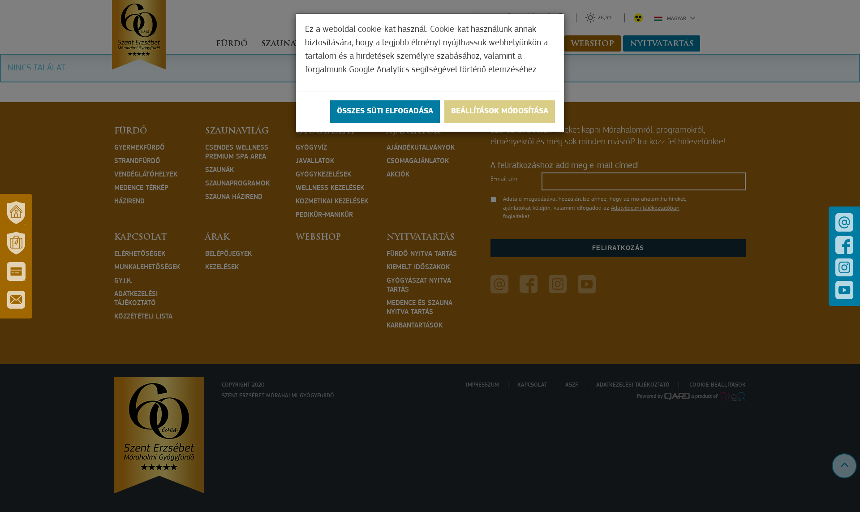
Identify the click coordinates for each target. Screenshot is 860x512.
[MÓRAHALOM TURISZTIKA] (16, 243)
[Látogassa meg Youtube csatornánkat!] (844, 290)
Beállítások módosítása (499, 112)
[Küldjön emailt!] (844, 222)
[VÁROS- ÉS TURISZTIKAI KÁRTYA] (16, 271)
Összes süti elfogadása (385, 112)
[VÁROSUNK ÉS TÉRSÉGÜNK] (16, 212)
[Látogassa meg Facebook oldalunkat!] (844, 245)
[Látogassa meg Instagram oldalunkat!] (844, 267)
